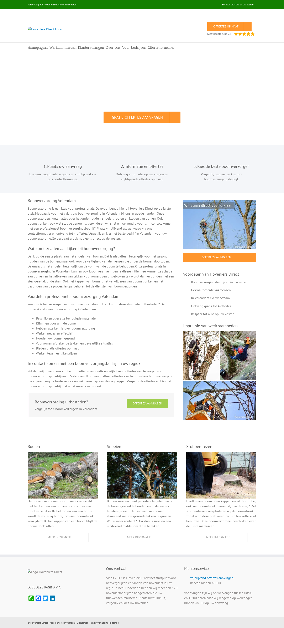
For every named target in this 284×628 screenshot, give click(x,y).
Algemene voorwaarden (62, 622)
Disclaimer (82, 622)
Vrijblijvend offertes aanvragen (211, 578)
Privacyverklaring (99, 622)
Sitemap (114, 622)
